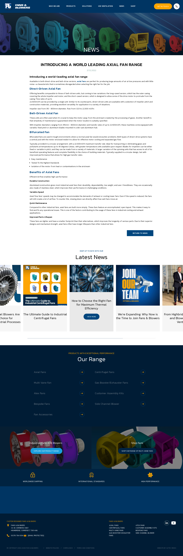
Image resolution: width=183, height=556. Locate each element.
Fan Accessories (43, 414)
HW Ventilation (105, 6)
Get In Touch (163, 6)
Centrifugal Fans (104, 372)
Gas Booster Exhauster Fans (119, 534)
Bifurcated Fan (39, 132)
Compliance (68, 548)
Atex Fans (39, 393)
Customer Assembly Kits (109, 393)
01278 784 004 (17, 535)
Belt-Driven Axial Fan (44, 113)
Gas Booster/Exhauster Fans (111, 383)
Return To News (140, 233)
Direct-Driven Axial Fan (45, 89)
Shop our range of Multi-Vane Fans (137, 451)
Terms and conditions (86, 548)
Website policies (52, 548)
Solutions (87, 6)
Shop (133, 6)
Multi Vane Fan (42, 383)
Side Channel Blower (107, 404)
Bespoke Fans (42, 404)
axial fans (82, 81)
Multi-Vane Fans (116, 530)
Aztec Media (171, 548)
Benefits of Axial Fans (44, 172)
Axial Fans (40, 372)
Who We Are (54, 6)
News (121, 6)
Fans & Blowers (32, 548)
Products (71, 6)
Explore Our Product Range (46, 451)
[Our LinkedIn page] (166, 528)
